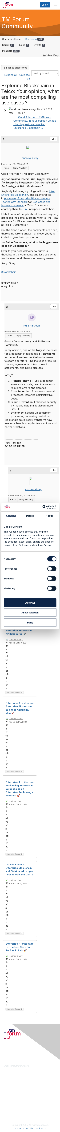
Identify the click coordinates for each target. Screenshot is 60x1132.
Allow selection (30, 612)
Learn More (10, 1089)
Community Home (11, 39)
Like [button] (54, 139)
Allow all (30, 602)
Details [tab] (30, 515)
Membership (10, 1086)
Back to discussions (16, 67)
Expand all (10, 74)
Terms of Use (11, 1114)
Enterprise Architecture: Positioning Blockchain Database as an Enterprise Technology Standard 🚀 (19, 789)
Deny (30, 622)
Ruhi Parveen (31, 325)
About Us (8, 1110)
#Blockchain (8, 272)
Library (7, 45)
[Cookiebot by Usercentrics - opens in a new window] (42, 507)
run (24, 209)
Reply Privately (20, 168)
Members (10, 50)
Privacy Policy (11, 1117)
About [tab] (49, 515)
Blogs (23, 45)
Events (39, 45)
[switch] (51, 568)
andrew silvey (30, 158)
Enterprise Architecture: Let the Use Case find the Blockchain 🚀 (19, 947)
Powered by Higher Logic (30, 1128)
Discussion (34, 39)
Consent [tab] (11, 515)
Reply (6, 168)
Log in (45, 4)
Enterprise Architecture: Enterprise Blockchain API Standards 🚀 (19, 630)
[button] (6, 110)
